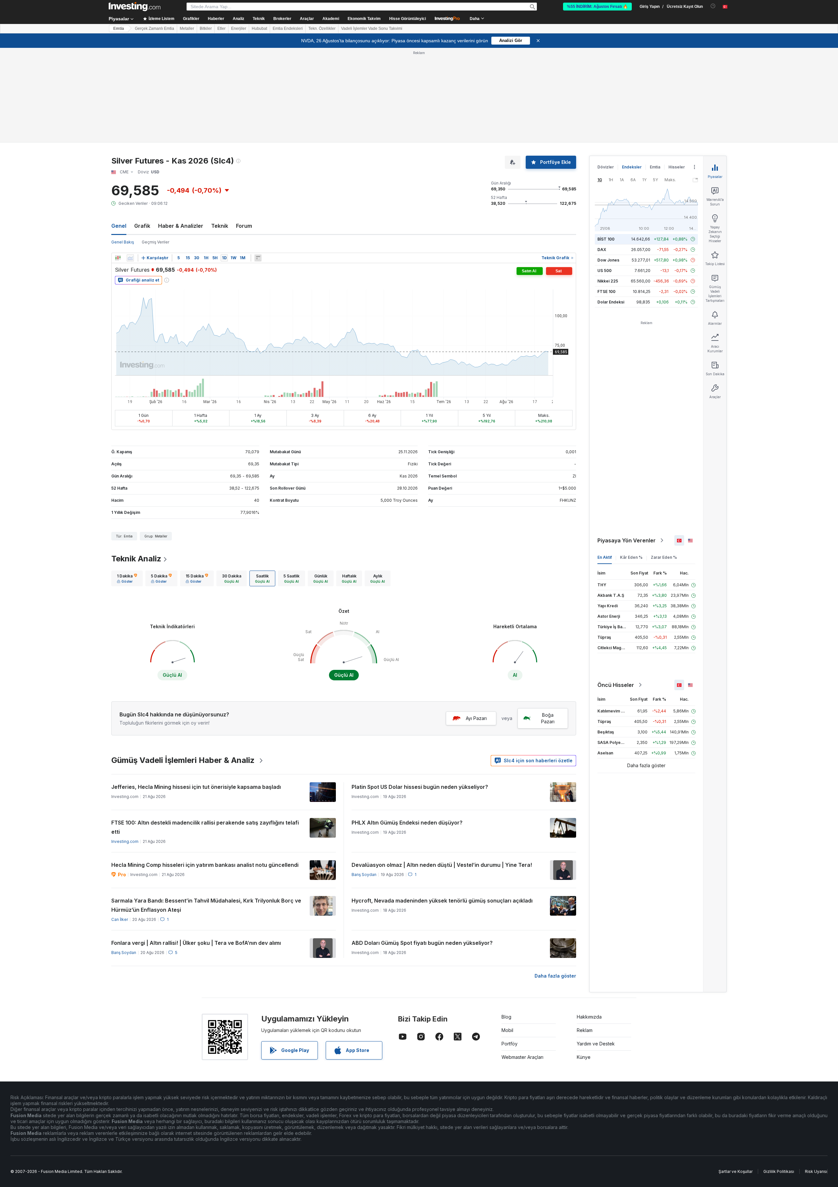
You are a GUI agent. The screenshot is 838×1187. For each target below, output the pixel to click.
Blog (506, 1017)
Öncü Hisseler (615, 685)
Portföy (509, 1043)
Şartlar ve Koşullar (736, 1171)
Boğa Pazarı (548, 718)
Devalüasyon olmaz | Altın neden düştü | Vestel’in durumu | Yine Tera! (442, 865)
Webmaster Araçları (522, 1057)
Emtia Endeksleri (288, 28)
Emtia (118, 28)
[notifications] (713, 6)
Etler (221, 28)
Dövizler (605, 167)
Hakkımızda (589, 1017)
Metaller (187, 28)
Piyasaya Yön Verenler (626, 540)
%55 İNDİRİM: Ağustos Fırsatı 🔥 (597, 6)
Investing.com (124, 841)
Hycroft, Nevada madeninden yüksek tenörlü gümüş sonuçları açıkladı (442, 900)
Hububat (259, 28)
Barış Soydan (364, 874)
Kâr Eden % (631, 557)
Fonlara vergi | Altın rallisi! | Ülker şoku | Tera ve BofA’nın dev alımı (196, 943)
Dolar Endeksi (610, 302)
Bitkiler (206, 28)
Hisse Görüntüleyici (407, 18)
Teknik (219, 226)
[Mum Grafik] (117, 258)
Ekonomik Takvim (364, 18)
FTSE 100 (606, 291)
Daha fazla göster (555, 976)
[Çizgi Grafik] (130, 258)
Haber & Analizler (180, 226)
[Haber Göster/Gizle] (258, 258)
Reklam (584, 1030)
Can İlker (119, 919)
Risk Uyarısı (816, 1171)
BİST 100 (605, 239)
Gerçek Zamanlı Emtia (154, 28)
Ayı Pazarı (476, 718)
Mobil (507, 1030)
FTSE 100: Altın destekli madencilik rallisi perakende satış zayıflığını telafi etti (205, 827)
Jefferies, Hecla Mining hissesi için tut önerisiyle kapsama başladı (196, 787)
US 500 (604, 270)
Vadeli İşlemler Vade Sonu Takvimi (371, 28)
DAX (601, 249)
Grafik (142, 226)
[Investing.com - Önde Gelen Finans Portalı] (134, 6)
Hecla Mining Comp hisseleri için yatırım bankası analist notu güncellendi (205, 865)
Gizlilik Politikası (778, 1171)
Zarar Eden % (664, 557)
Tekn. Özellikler (322, 28)
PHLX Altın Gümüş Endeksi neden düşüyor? (407, 822)
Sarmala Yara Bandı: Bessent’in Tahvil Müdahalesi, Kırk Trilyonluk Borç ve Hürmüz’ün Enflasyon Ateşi (206, 905)
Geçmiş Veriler (155, 242)
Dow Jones (608, 260)
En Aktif (604, 557)
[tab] (127, 578)
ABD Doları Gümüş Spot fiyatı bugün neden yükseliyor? (422, 943)
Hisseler (676, 167)
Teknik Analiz (136, 558)
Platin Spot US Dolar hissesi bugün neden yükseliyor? (420, 787)
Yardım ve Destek (596, 1043)
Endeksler (632, 167)
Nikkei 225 (607, 281)
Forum (244, 226)
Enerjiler (238, 28)
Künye (584, 1057)
